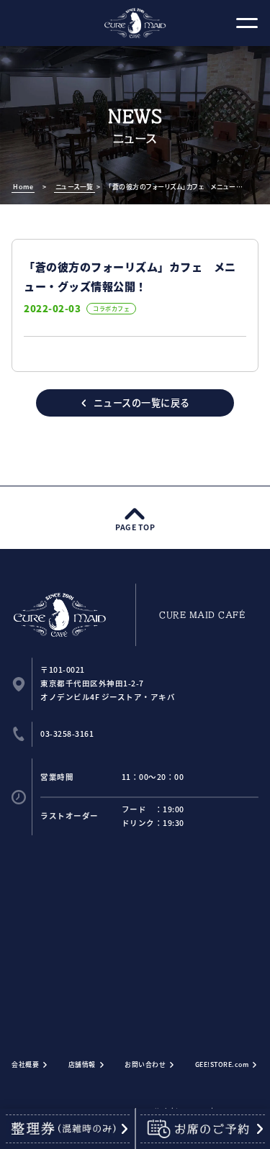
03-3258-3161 (67, 733)
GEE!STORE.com (222, 1064)
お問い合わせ (145, 1064)
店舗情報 (82, 1064)
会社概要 (25, 1064)
